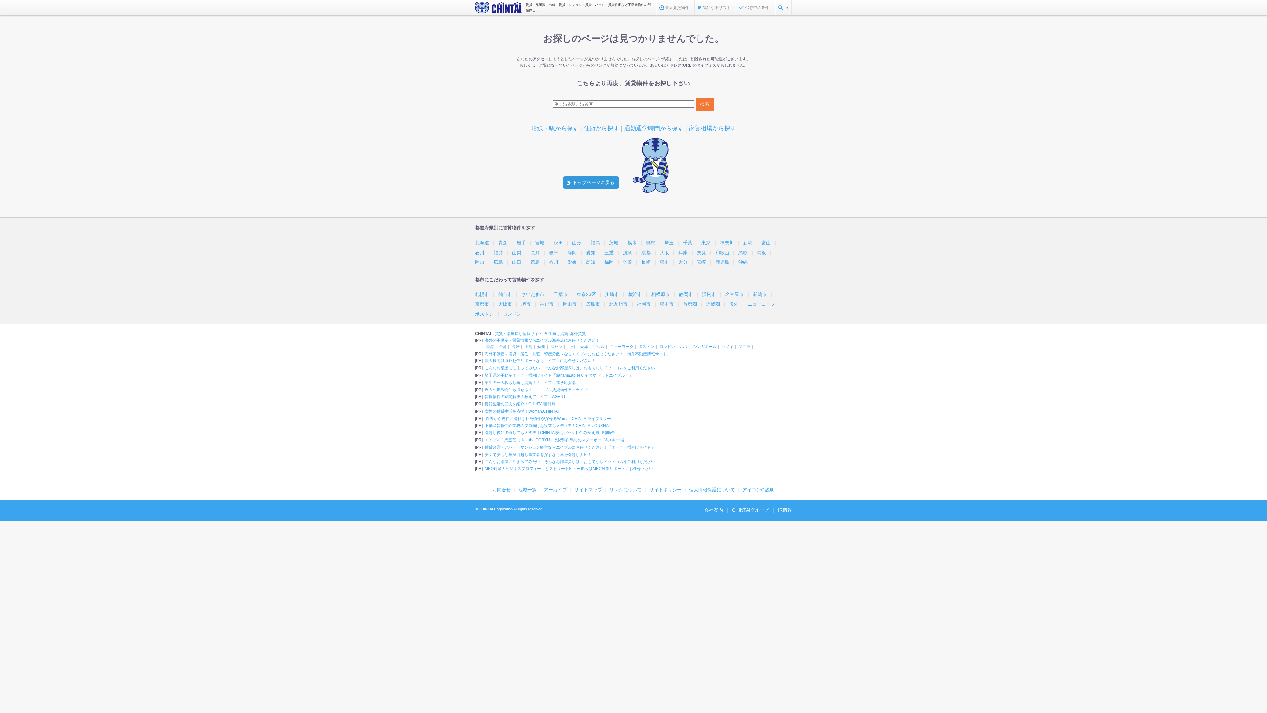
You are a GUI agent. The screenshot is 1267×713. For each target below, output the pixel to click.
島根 (761, 252)
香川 (553, 262)
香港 (490, 346)
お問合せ (501, 489)
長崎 (646, 262)
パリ (684, 346)
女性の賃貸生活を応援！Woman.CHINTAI (522, 411)
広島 (498, 262)
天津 (584, 346)
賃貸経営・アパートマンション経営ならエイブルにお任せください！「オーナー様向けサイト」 (570, 447)
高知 (590, 262)
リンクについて (625, 489)
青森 (502, 242)
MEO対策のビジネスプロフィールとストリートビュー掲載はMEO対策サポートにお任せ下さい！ (571, 468)
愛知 (590, 252)
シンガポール (705, 346)
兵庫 (683, 252)
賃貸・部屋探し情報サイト (518, 333)
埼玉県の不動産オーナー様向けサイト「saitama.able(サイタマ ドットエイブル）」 (559, 375)
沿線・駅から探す (555, 128)
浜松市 (709, 294)
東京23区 (586, 294)
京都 (646, 252)
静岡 (572, 252)
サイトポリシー (665, 489)
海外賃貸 (578, 333)
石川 (479, 252)
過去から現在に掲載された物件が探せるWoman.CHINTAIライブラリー (548, 418)
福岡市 (644, 304)
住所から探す (601, 128)
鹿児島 (722, 262)
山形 (576, 242)
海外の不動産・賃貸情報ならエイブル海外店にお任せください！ (542, 340)
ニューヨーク (761, 304)
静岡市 (686, 294)
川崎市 (612, 294)
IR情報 (785, 510)
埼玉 (669, 242)
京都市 (482, 304)
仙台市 (505, 294)
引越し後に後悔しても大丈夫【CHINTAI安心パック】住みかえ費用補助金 (550, 432)
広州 (571, 346)
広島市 (593, 304)
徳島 (535, 262)
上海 (529, 346)
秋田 (558, 242)
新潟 (747, 242)
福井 (498, 252)
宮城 (539, 242)
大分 (683, 262)
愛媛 (572, 262)
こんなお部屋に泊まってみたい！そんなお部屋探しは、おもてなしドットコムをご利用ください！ (572, 368)
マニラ (744, 346)
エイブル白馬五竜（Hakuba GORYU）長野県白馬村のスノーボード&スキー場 (554, 440)
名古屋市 (734, 294)
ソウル (599, 346)
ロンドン (512, 314)
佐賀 (627, 262)
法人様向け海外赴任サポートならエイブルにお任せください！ (540, 360)
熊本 (664, 262)
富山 (766, 242)
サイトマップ (588, 489)
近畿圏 (713, 304)
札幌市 (482, 294)
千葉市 (561, 294)
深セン (556, 346)
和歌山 (722, 252)
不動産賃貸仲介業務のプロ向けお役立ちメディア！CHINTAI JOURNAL (548, 426)
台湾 (503, 346)
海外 (733, 304)
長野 (535, 252)
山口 (516, 262)
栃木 (632, 242)
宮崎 (701, 262)
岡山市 (570, 304)
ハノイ (727, 346)
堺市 (526, 304)
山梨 (516, 252)
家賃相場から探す (712, 128)
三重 (609, 252)
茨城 (613, 242)
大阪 (664, 252)
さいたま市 (532, 294)
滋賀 (627, 252)
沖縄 (743, 262)
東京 (706, 242)
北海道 (482, 242)
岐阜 (553, 252)
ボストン (484, 314)
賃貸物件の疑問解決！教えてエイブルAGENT (525, 396)
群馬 (650, 242)
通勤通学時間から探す (654, 128)
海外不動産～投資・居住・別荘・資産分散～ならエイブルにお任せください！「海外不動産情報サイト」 (578, 354)
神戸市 (547, 304)
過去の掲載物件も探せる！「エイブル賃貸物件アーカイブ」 (538, 390)
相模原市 (660, 294)
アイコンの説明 (758, 489)
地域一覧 (527, 489)
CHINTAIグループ (750, 510)
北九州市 (618, 304)
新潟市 (760, 294)
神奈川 (727, 242)
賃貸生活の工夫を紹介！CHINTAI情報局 (520, 404)
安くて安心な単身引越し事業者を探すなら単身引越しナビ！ (538, 454)
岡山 (479, 262)
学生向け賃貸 (556, 333)
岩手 (521, 242)
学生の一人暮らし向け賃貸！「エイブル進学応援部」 (532, 382)
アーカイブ (555, 489)
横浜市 (635, 294)
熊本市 (667, 304)
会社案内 (713, 510)
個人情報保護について (712, 489)
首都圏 (690, 304)
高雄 (516, 346)
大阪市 (505, 304)
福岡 (609, 262)
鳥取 (743, 252)
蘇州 (541, 346)
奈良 (701, 252)
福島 (595, 242)
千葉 (687, 242)
